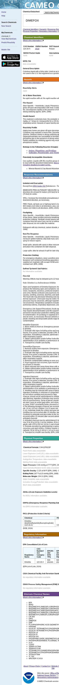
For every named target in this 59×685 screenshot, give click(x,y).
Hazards (43, 29)
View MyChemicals (8, 39)
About (25, 666)
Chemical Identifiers (30, 29)
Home (3, 12)
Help (3, 16)
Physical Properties (30, 31)
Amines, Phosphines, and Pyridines (42, 151)
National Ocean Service (46, 675)
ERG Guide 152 (39, 186)
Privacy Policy (34, 666)
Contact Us (46, 666)
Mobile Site (5, 50)
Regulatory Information (48, 31)
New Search (6, 26)
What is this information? (32, 41)
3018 (37, 49)
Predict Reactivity (8, 43)
